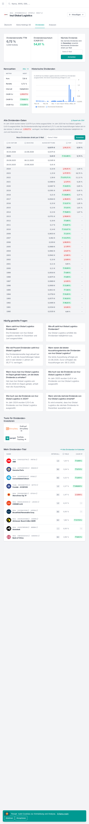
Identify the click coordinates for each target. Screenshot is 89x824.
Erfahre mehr (63, 814)
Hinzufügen (76, 15)
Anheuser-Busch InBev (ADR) (24, 521)
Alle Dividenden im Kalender (73, 449)
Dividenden (39, 25)
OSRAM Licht (18, 504)
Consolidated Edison (21, 479)
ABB (14, 462)
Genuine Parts (18, 470)
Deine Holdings (23, 25)
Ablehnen (9, 818)
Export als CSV (78, 120)
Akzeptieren (21, 818)
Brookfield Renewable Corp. (24, 512)
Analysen (52, 25)
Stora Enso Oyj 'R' (20, 496)
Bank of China (18, 538)
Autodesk (16, 529)
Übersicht (8, 25)
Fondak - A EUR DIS (20, 487)
